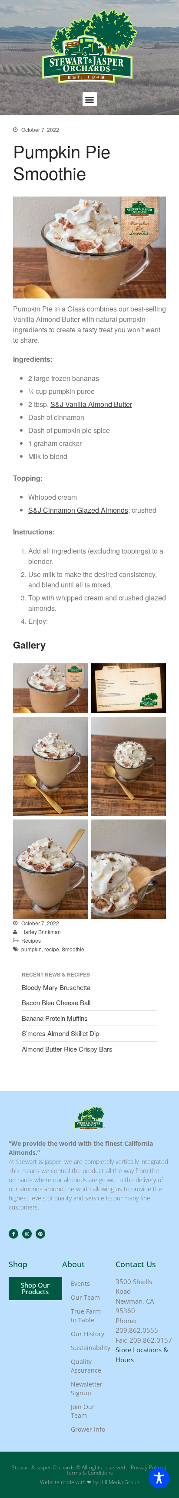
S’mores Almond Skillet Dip (60, 1033)
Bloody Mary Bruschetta (56, 987)
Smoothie (73, 949)
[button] (90, 99)
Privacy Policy (147, 1467)
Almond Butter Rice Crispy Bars (67, 1048)
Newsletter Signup (87, 1388)
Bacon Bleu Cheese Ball (56, 1002)
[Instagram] (27, 1234)
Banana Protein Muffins (55, 1018)
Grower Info (88, 1429)
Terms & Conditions (89, 1472)
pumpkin (31, 949)
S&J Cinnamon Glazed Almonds (78, 510)
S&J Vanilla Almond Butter (91, 404)
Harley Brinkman (41, 931)
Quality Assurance (86, 1365)
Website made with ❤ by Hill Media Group (89, 1482)
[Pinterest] (40, 1234)
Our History (87, 1334)
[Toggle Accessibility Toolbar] (159, 1478)
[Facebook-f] (13, 1234)
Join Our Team (83, 1411)
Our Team (85, 1297)
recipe (51, 949)
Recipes (31, 940)
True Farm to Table (86, 1315)
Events (80, 1283)
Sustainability (90, 1348)
